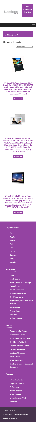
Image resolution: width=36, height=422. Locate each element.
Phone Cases (15, 311)
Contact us (6, 418)
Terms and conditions (21, 414)
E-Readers (14, 387)
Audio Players (16, 391)
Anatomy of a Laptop (19, 331)
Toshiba (13, 262)
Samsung (14, 255)
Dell (11, 244)
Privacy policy (7, 414)
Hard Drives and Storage (20, 282)
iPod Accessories (17, 297)
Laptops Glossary (17, 353)
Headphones (15, 286)
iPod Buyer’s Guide (18, 342)
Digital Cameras (17, 383)
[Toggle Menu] (33, 25)
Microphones (15, 394)
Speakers (14, 401)
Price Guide (15, 356)
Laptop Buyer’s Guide (19, 345)
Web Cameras (16, 318)
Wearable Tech (16, 380)
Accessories (11, 269)
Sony (12, 258)
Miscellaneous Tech (18, 398)
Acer (12, 233)
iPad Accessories (17, 290)
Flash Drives (15, 279)
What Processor (16, 360)
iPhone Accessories (18, 293)
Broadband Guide (17, 335)
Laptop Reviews (12, 227)
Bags (12, 275)
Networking (15, 307)
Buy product (18, 99)
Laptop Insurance (17, 349)
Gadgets (9, 374)
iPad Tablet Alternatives (20, 338)
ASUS (12, 240)
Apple (12, 237)
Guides (9, 325)
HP (11, 248)
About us (14, 418)
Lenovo (13, 251)
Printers (13, 314)
